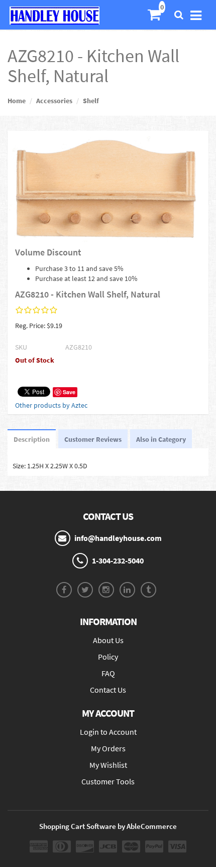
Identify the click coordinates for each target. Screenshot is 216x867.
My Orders (108, 748)
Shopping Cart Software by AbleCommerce (108, 826)
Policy (108, 657)
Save (69, 392)
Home (17, 100)
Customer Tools (108, 781)
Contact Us (108, 690)
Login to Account (108, 732)
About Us (108, 640)
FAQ (108, 673)
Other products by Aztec (51, 405)
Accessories (54, 100)
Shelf (91, 100)
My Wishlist (108, 765)
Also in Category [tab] (161, 439)
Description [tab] (32, 439)
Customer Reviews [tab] (93, 439)
